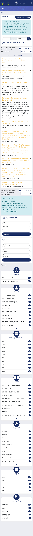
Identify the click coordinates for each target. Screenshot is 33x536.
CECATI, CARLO (16, 309)
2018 (16, 345)
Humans (16, 431)
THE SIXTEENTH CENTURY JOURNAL (16, 405)
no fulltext (16, 505)
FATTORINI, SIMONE (16, 299)
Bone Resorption (16, 445)
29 (28, 51)
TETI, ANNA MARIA (16, 318)
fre (16, 490)
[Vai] (29, 38)
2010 (16, 371)
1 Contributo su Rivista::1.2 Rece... (16, 281)
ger (16, 484)
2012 (16, 364)
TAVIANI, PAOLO (16, 315)
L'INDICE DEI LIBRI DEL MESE (16, 392)
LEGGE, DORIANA (16, 325)
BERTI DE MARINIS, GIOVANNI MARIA (16, 322)
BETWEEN (16, 412)
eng (16, 477)
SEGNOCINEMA (16, 389)
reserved (16, 518)
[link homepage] (6, 3)
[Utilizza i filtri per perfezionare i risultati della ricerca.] (16, 218)
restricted (16, 511)
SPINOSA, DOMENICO (16, 295)
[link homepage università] (20, 3)
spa (16, 487)
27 (24, 51)
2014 (16, 358)
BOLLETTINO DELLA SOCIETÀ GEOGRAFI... (16, 415)
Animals (16, 435)
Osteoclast (16, 438)
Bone (16, 451)
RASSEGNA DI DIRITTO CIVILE (16, 402)
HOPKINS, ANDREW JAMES (16, 302)
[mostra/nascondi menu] (31, 3)
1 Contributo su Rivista (16, 278)
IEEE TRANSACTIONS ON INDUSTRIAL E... (16, 399)
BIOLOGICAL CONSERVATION (16, 385)
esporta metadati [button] (17, 55)
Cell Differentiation (16, 461)
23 (26, 48)
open (16, 508)
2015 (16, 354)
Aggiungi (6, 234)
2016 (16, 351)
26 (22, 51)
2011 (16, 368)
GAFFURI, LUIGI (16, 305)
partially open (16, 515)
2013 (16, 361)
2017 (16, 348)
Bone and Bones (16, 454)
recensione (16, 448)
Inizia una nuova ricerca (23, 17)
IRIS (2, 13)
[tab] (4, 55)
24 (28, 48)
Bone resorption (16, 458)
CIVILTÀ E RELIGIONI (16, 395)
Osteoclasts (16, 441)
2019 (16, 341)
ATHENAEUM (16, 409)
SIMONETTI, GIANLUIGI (16, 312)
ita (16, 481)
